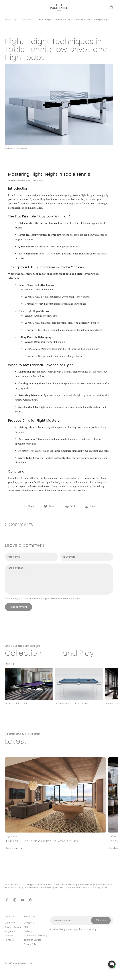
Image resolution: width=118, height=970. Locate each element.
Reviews (9, 935)
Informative (10, 148)
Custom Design (13, 927)
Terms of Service (32, 939)
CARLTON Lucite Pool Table (72, 703)
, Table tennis (21, 148)
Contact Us (29, 922)
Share (31, 506)
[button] (7, 7)
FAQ (26, 927)
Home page (11, 19)
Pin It (72, 506)
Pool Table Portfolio (23, 963)
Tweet (52, 506)
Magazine (28, 19)
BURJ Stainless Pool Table (21, 703)
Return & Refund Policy (35, 935)
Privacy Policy (30, 944)
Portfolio (9, 939)
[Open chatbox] (112, 964)
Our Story (10, 922)
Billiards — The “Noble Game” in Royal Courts (42, 841)
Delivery (28, 931)
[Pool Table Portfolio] (59, 7)
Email (92, 506)
